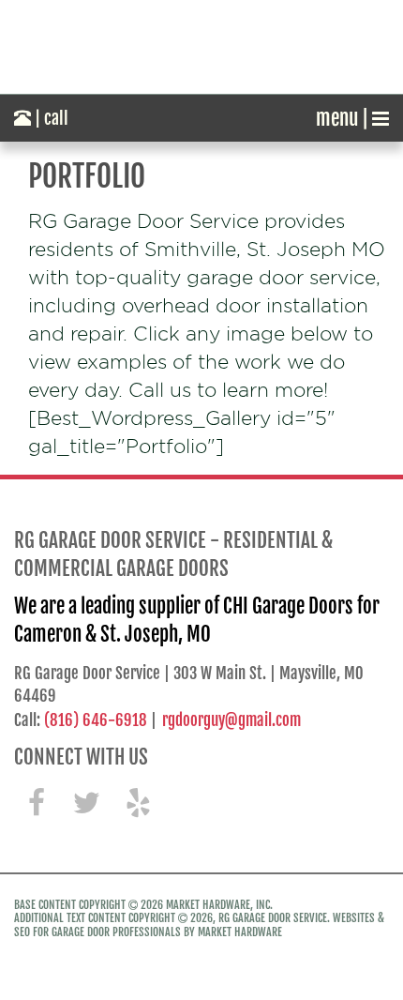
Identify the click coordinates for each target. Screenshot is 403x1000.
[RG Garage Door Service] (201, 46)
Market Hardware (240, 932)
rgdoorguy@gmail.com (231, 720)
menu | (344, 118)
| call (49, 118)
